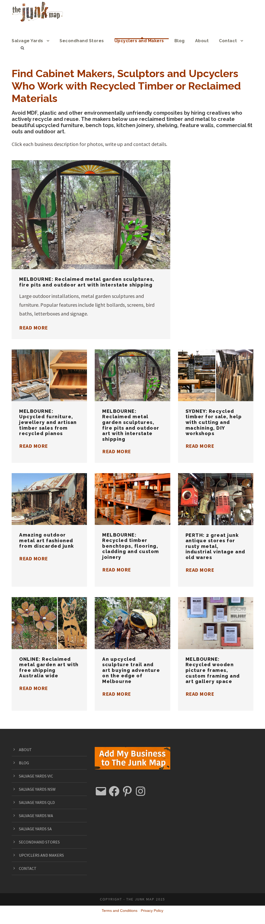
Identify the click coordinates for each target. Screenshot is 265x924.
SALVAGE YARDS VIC (36, 776)
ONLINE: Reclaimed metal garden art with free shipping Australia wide (49, 615)
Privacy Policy (152, 910)
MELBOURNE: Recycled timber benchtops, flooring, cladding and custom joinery (130, 546)
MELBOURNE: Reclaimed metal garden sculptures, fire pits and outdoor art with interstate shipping (86, 282)
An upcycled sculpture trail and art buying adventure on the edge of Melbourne (131, 670)
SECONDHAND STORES (39, 842)
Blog (179, 40)
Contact (228, 40)
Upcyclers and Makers (139, 40)
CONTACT (27, 868)
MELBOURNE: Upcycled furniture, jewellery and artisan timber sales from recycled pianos (48, 422)
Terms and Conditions (119, 910)
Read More (33, 327)
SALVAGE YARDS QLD (37, 802)
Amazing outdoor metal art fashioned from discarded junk (49, 491)
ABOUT (25, 749)
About (202, 40)
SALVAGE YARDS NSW (37, 789)
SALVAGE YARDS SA (35, 828)
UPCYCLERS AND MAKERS (41, 855)
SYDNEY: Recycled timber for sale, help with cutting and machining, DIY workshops (214, 422)
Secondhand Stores (82, 40)
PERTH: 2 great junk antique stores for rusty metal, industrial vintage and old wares (215, 546)
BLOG (24, 762)
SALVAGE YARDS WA (36, 815)
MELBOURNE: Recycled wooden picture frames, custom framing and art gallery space (213, 670)
